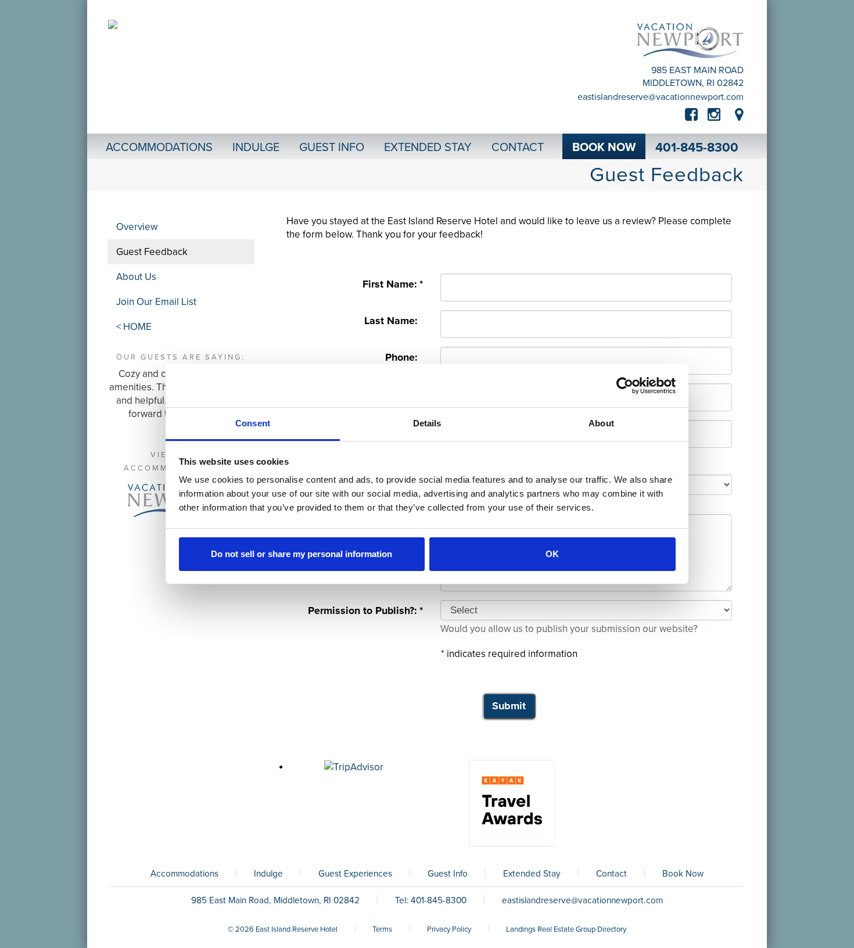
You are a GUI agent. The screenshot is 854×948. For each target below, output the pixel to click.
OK (552, 554)
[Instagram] (714, 115)
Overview (136, 227)
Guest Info (448, 873)
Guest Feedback (152, 252)
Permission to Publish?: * (365, 611)
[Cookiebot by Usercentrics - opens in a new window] (625, 385)
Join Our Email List (156, 302)
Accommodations (184, 873)
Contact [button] (517, 148)
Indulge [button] (255, 148)
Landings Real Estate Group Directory (566, 929)
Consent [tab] (252, 423)
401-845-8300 (696, 147)
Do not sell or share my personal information (301, 554)
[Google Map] (739, 115)
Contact (611, 873)
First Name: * (393, 284)
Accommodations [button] (159, 148)
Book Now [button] (604, 148)
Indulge (268, 873)
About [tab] (601, 423)
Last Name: (393, 321)
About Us (136, 277)
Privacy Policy (449, 929)
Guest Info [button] (331, 148)
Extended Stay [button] (428, 148)
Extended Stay (532, 873)
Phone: (404, 357)
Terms (382, 929)
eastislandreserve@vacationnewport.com (660, 97)
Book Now (683, 873)
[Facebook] (696, 115)
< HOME (134, 327)
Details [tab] (427, 423)
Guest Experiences (355, 873)
